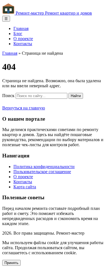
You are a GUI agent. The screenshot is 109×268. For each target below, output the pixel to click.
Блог (17, 33)
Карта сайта (24, 186)
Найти (76, 96)
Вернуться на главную (23, 108)
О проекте (23, 38)
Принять (11, 263)
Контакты (22, 43)
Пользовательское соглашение (42, 171)
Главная (21, 28)
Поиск (8, 95)
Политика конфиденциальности (44, 166)
